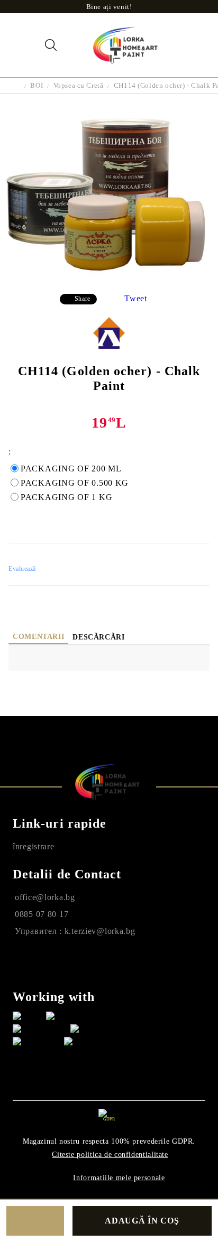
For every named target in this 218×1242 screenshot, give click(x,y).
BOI (36, 85)
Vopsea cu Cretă (78, 85)
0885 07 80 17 (41, 914)
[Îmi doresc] (35, 1221)
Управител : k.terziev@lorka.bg (75, 930)
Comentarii (38, 637)
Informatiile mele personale (119, 1178)
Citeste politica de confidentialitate (110, 1154)
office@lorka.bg (45, 897)
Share (82, 298)
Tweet (135, 298)
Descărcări (98, 637)
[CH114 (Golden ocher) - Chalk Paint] (109, 277)
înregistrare (33, 846)
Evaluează (22, 568)
